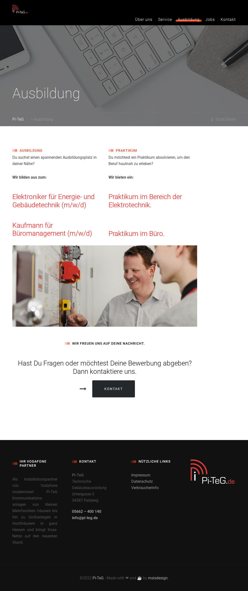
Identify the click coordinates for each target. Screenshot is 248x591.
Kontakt (228, 19)
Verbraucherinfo (145, 487)
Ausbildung (189, 19)
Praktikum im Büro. (136, 234)
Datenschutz (142, 481)
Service (165, 19)
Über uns (143, 19)
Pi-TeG (98, 578)
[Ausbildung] (104, 286)
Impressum (140, 475)
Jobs (210, 19)
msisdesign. (158, 578)
